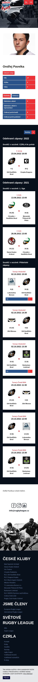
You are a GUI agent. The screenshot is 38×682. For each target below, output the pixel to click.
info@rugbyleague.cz (19, 510)
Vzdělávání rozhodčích (11, 657)
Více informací (27, 673)
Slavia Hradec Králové (11, 567)
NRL (5, 628)
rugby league (8, 652)
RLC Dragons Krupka (11, 577)
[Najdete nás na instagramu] (19, 505)
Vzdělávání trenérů (10, 655)
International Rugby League (13, 612)
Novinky (7, 649)
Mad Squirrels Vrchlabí (11, 564)
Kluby (6, 644)
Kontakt (6, 641)
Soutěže (7, 647)
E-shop (6, 660)
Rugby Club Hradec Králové (13, 598)
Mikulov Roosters (9, 582)
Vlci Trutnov (8, 569)
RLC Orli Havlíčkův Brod (12, 575)
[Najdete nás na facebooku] (13, 505)
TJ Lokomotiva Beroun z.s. (12, 585)
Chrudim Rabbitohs (10, 572)
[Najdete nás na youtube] (24, 505)
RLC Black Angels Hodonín (13, 580)
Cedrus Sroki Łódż (10, 596)
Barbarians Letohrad (11, 590)
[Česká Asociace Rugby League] (6, 7)
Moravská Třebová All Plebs (13, 588)
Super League (8, 631)
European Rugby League (12, 609)
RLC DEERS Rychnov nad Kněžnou (16, 593)
